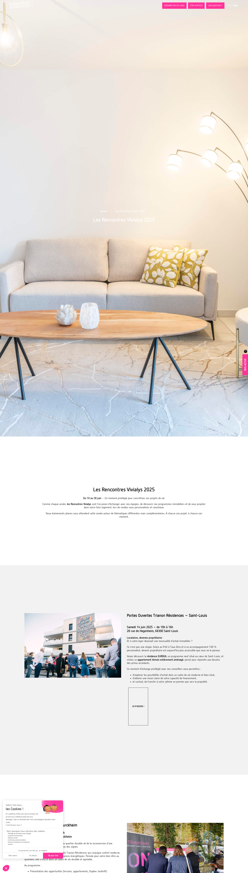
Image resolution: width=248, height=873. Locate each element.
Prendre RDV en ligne (174, 6)
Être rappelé (196, 6)
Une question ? (215, 6)
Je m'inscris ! (138, 706)
